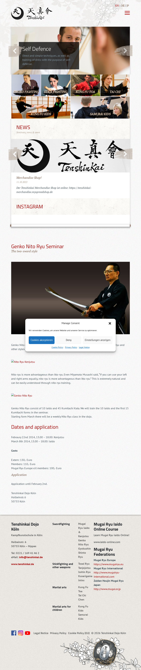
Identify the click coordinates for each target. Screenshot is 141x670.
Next (123, 50)
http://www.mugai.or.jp (107, 589)
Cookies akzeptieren (42, 340)
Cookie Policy (57, 347)
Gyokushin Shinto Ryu (84, 552)
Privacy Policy (71, 347)
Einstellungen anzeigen (97, 340)
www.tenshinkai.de (22, 564)
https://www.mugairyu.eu (108, 564)
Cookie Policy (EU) (79, 633)
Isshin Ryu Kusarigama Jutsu (85, 576)
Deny (69, 340)
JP (127, 5)
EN (117, 5)
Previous (16, 50)
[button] (110, 323)
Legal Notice (84, 347)
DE (122, 5)
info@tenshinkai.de (31, 557)
